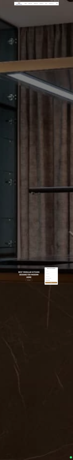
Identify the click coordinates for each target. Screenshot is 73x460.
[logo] (19, 3)
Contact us (51, 3)
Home (26, 3)
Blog (46, 3)
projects (41, 3)
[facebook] (54, 0)
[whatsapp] (71, 457)
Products (36, 3)
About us (30, 3)
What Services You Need (48, 278)
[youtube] (58, 0)
